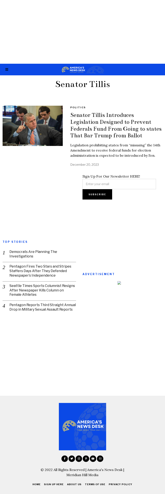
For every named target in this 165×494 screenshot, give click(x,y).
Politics (78, 107)
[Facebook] (64, 458)
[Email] (100, 458)
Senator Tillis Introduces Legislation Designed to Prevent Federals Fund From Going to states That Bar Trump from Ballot (116, 125)
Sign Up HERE (54, 484)
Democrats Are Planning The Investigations (33, 254)
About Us (74, 484)
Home (36, 484)
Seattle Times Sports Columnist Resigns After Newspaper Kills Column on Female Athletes (42, 290)
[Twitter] (72, 458)
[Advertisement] (82, 32)
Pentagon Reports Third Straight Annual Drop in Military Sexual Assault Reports (42, 307)
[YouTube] (93, 458)
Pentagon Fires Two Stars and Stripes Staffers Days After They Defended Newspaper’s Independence (40, 270)
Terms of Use (95, 484)
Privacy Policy (120, 484)
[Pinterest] (86, 458)
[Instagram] (79, 458)
